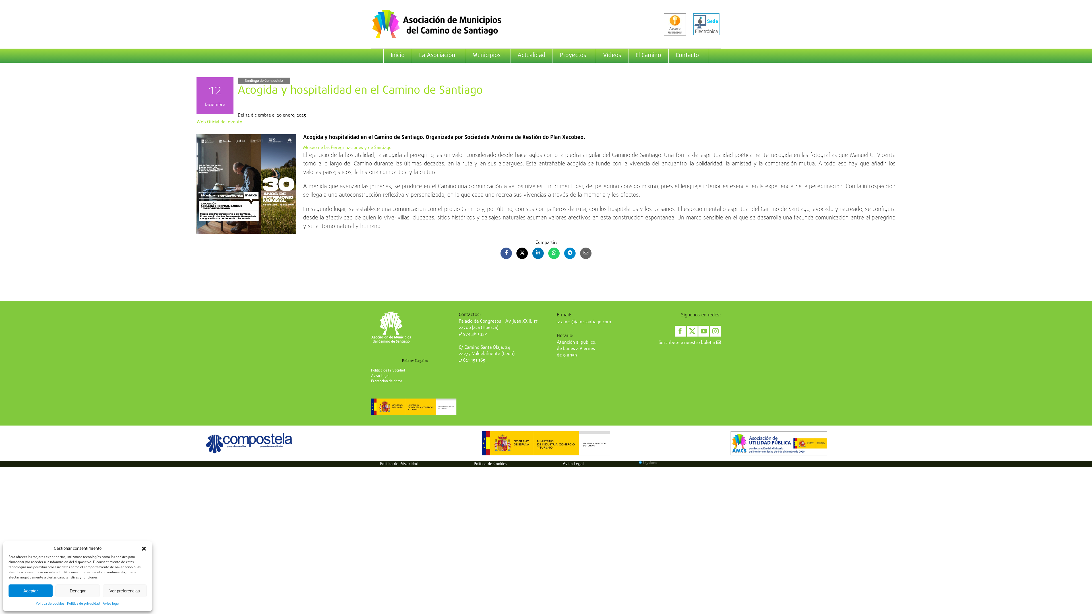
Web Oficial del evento (219, 122)
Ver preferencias (124, 590)
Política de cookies (50, 603)
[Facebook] (680, 331)
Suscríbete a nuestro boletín (687, 342)
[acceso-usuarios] (675, 24)
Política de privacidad (83, 603)
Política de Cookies (490, 464)
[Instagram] (715, 331)
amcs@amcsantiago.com (585, 322)
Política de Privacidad (388, 370)
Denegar (78, 590)
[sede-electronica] (706, 24)
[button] (144, 548)
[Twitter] (692, 331)
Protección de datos (386, 381)
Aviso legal (111, 603)
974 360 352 (474, 334)
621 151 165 (473, 360)
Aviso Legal (380, 376)
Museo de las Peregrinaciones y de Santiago (347, 147)
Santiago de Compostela (264, 81)
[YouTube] (703, 331)
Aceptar (30, 590)
